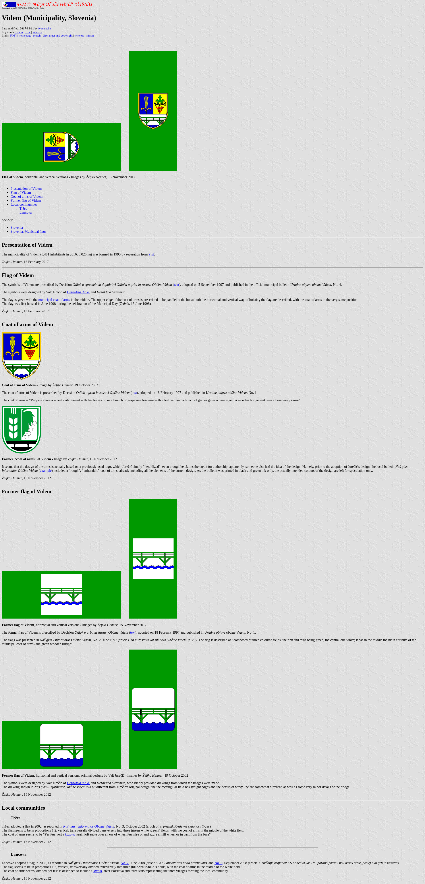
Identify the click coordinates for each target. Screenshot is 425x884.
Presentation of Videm (26, 188)
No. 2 (125, 863)
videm (19, 32)
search (37, 35)
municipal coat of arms (54, 300)
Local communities (24, 204)
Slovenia (17, 227)
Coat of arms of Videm (26, 196)
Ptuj (151, 254)
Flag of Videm (21, 192)
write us (79, 35)
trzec (28, 32)
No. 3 (218, 863)
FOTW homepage (20, 35)
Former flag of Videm (26, 200)
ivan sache (44, 28)
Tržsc (23, 208)
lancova (37, 32)
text (176, 284)
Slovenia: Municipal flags (28, 231)
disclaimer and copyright (58, 35)
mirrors (90, 35)
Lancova (25, 212)
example (46, 470)
